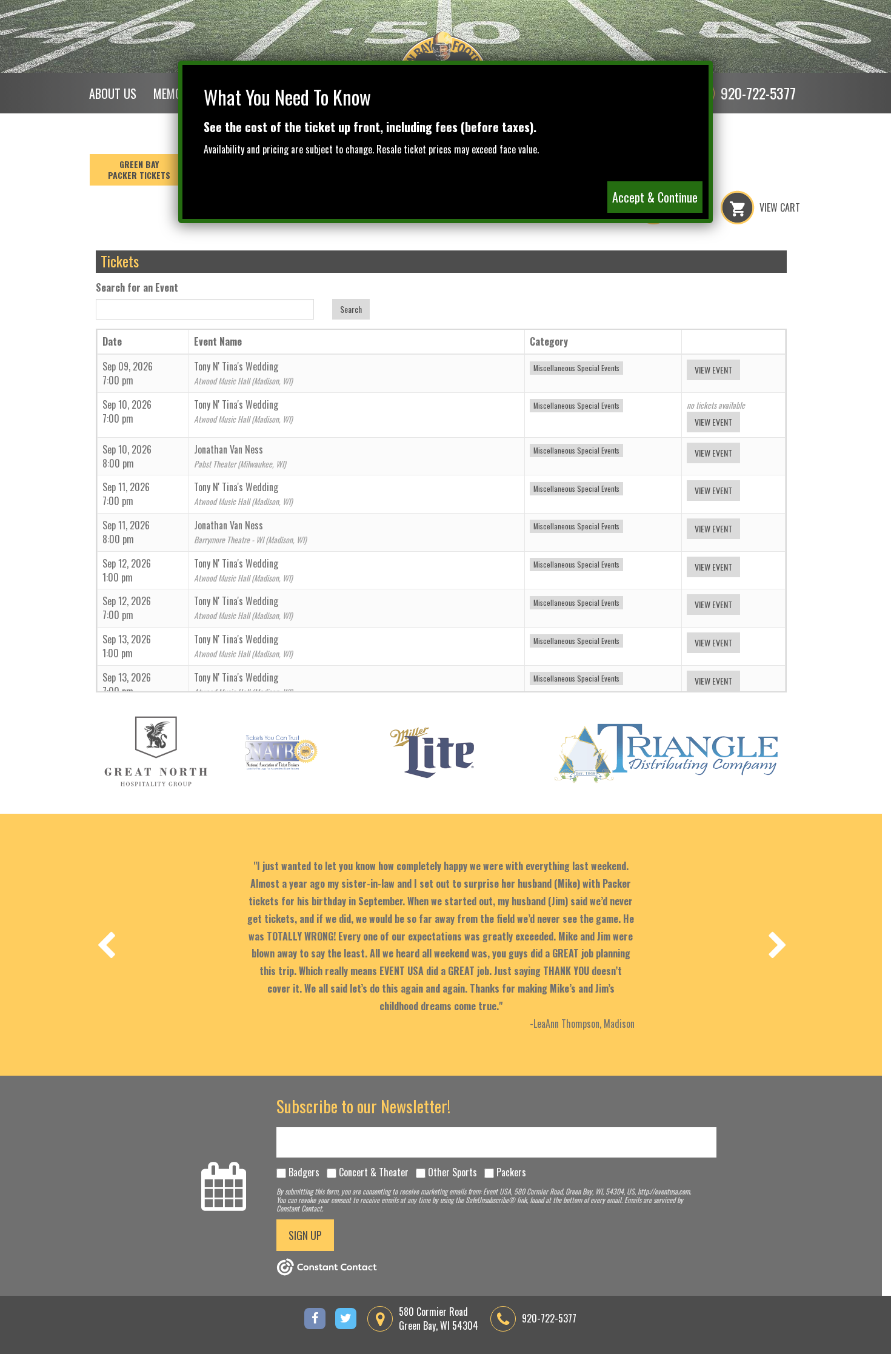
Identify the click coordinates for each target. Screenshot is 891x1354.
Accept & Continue (655, 197)
